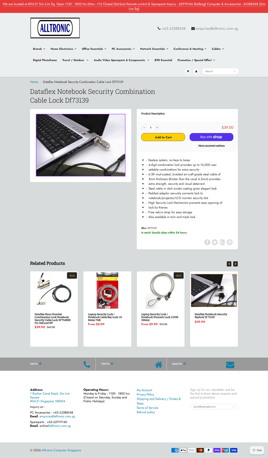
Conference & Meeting (188, 49)
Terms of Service (147, 408)
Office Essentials (92, 49)
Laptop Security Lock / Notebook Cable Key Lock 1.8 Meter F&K (51, 317)
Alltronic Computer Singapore (61, 450)
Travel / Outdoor (73, 60)
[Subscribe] (233, 407)
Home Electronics (62, 49)
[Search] (234, 71)
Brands (37, 49)
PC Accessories (121, 49)
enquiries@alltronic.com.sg (217, 28)
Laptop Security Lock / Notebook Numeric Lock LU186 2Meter (106, 317)
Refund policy (146, 412)
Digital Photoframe (45, 60)
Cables (216, 49)
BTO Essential (163, 60)
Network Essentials (152, 49)
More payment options (211, 145)
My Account (144, 390)
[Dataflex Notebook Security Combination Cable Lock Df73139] (81, 145)
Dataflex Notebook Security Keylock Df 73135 (157, 315)
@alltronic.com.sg (59, 426)
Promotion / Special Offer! (195, 60)
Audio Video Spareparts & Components (120, 60)
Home (34, 82)
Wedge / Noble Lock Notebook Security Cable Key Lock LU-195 (213, 315)
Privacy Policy (145, 394)
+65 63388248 (174, 28)
